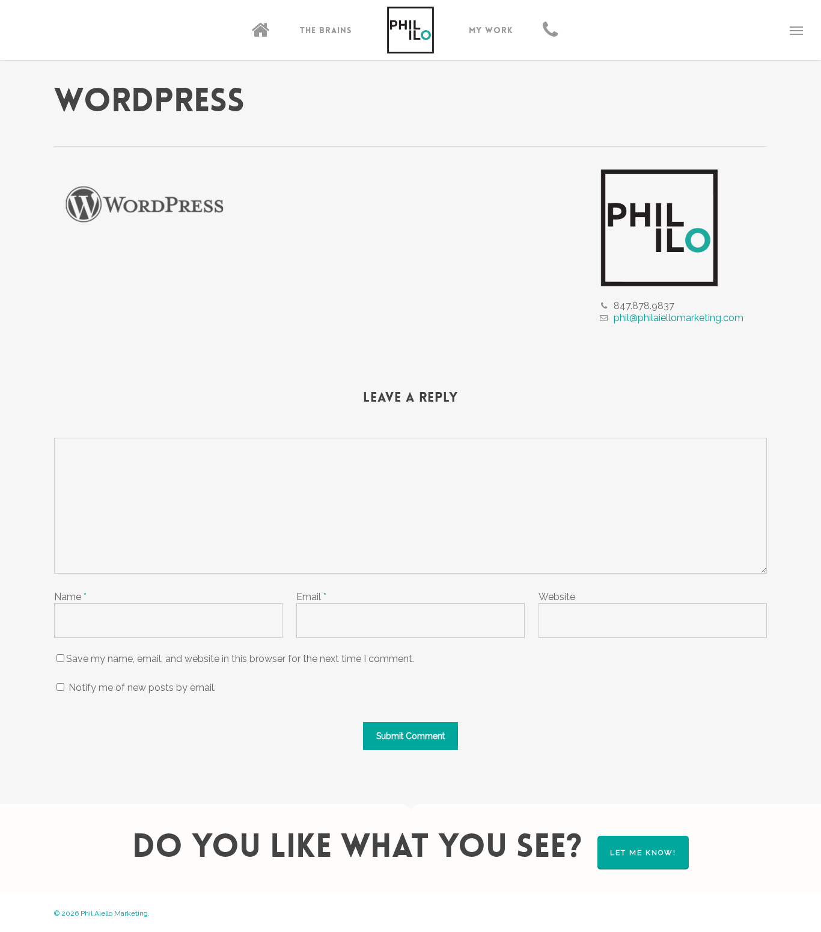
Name (70, 596)
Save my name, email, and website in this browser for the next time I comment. (240, 658)
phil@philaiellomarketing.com (678, 317)
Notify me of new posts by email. (142, 687)
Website (557, 596)
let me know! (643, 852)
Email (311, 596)
